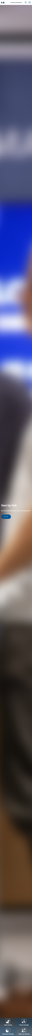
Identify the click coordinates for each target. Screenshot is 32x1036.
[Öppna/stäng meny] (29, 2)
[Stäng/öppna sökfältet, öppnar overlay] (25, 2)
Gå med (6, 516)
